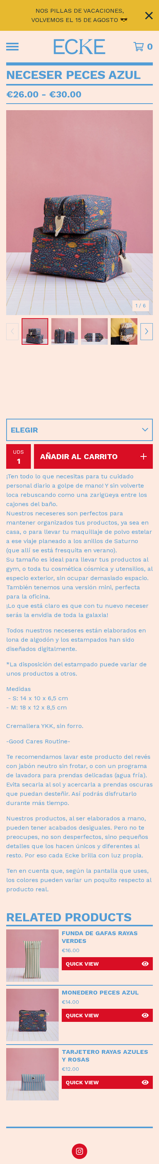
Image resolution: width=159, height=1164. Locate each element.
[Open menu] (12, 46)
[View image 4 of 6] (124, 331)
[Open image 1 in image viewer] (79, 212)
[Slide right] (146, 331)
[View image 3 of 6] (94, 331)
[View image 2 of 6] (64, 331)
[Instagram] (79, 1151)
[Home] (79, 46)
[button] (107, 963)
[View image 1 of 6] (35, 331)
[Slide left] (12, 331)
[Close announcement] (149, 15)
